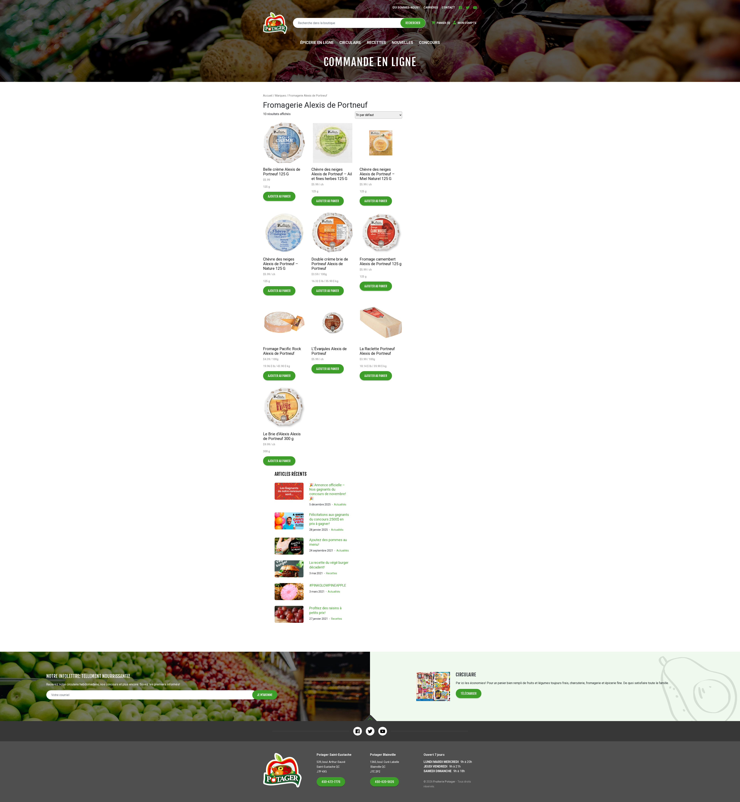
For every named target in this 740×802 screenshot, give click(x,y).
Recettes (376, 42)
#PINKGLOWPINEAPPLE (327, 585)
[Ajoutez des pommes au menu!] (292, 546)
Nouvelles (402, 42)
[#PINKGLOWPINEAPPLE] (292, 591)
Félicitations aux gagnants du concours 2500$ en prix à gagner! (329, 519)
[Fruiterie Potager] (275, 23)
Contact (448, 7)
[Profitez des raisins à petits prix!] (292, 614)
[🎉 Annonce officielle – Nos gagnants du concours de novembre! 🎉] (292, 495)
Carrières (431, 7)
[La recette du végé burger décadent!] (292, 568)
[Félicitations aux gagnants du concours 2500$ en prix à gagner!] (292, 522)
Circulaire (350, 42)
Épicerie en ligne (317, 42)
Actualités (340, 504)
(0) (443, 22)
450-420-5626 (384, 782)
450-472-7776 (330, 782)
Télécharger (469, 693)
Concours (429, 42)
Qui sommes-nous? (406, 7)
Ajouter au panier (279, 196)
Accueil (267, 95)
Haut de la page (370, 718)
